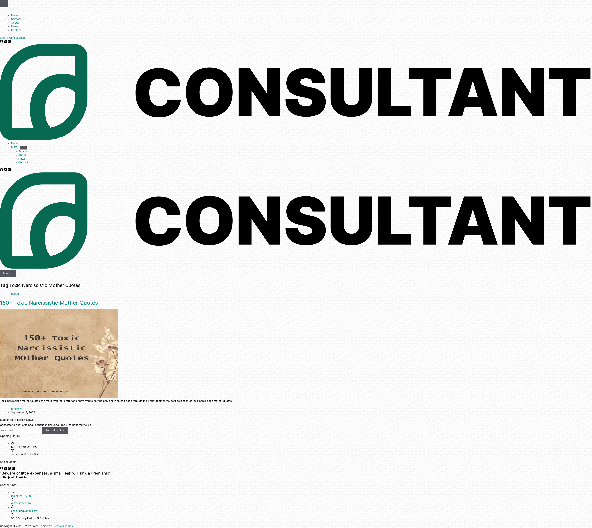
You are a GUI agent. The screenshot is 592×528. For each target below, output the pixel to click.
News (21, 158)
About (22, 155)
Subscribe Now (55, 430)
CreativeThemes (63, 526)
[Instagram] (9, 170)
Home (14, 143)
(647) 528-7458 (21, 496)
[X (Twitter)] (6, 170)
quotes (15, 293)
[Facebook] (2, 170)
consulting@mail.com (24, 510)
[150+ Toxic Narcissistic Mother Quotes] (59, 396)
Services (23, 151)
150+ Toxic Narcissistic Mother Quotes (49, 302)
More (14, 146)
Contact (23, 162)
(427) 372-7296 (21, 503)
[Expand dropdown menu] (23, 147)
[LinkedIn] (13, 468)
